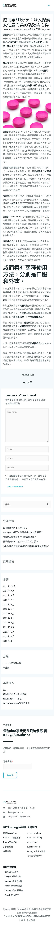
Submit (10, 775)
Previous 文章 (27, 375)
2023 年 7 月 (8, 600)
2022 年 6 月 (8, 627)
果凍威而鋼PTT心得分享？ (15, 528)
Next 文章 (27, 382)
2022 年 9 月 (8, 613)
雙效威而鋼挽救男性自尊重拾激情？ (19, 537)
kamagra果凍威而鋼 (30, 29)
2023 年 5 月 (8, 609)
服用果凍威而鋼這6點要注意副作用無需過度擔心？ (26, 546)
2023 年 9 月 (8, 591)
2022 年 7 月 (8, 622)
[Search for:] (27, 504)
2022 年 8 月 (8, 618)
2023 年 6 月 (8, 604)
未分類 (6, 667)
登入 (5, 689)
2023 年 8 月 (8, 595)
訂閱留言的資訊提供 (12, 699)
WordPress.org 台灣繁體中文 (16, 703)
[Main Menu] (48, 5)
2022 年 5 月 (8, 632)
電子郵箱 (8, 761)
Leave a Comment (11, 29)
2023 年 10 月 (9, 586)
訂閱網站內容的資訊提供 (14, 694)
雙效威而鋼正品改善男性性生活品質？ (20, 541)
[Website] (27, 468)
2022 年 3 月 (8, 641)
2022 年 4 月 (8, 636)
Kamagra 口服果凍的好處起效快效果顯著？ (23, 532)
